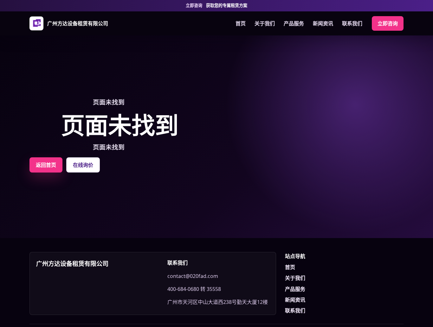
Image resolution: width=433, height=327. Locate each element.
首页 (241, 23)
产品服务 (294, 23)
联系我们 (352, 23)
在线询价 (83, 164)
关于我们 (265, 23)
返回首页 (46, 164)
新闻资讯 (323, 23)
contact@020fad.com (192, 276)
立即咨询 (388, 23)
